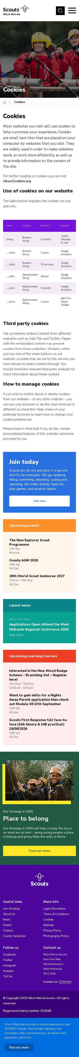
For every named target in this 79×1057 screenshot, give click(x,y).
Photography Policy (56, 936)
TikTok (7, 976)
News (7, 920)
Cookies (48, 920)
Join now (40, 501)
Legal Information (54, 909)
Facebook (9, 955)
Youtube (8, 971)
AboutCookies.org (17, 181)
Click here (65, 982)
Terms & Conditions (56, 914)
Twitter (8, 960)
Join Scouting (11, 909)
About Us (9, 914)
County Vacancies (14, 936)
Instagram (9, 966)
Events (7, 925)
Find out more (39, 851)
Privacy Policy (52, 931)
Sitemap (48, 925)
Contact (8, 931)
